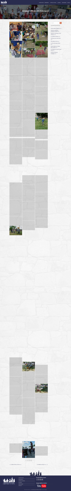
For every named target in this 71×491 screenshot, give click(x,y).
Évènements (46, 2)
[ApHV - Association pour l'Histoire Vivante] (4, 2)
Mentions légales (44, 489)
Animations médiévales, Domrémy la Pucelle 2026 (55, 31)
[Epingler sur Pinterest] (29, 460)
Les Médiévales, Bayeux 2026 (55, 36)
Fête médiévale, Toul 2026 (55, 41)
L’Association (41, 2)
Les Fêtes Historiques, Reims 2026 (55, 44)
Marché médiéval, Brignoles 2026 (56, 28)
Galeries (59, 2)
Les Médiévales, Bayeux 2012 (41, 464)
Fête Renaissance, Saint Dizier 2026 (56, 39)
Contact (68, 2)
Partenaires (64, 2)
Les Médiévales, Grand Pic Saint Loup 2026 (56, 50)
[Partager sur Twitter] (28, 460)
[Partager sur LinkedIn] (31, 460)
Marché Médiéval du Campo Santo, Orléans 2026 (55, 47)
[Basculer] (34, 479)
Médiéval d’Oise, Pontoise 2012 (16, 464)
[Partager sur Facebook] (26, 460)
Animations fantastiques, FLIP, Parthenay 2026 (56, 34)
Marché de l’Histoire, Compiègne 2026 (54, 53)
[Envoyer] (61, 23)
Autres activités (53, 2)
